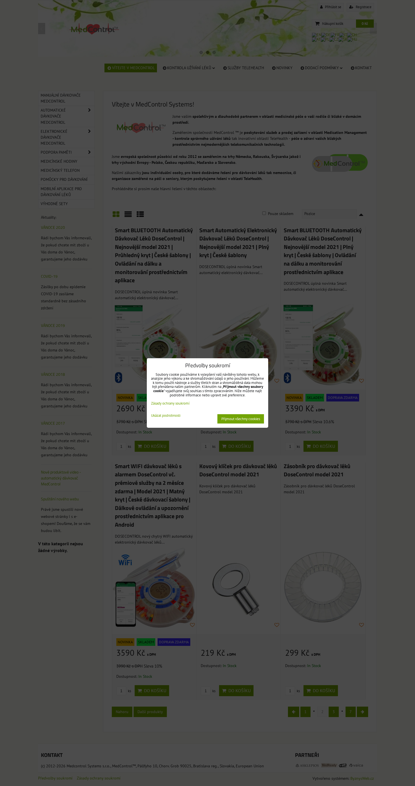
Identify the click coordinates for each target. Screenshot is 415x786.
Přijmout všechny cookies (240, 418)
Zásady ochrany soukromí (170, 403)
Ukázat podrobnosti (165, 416)
